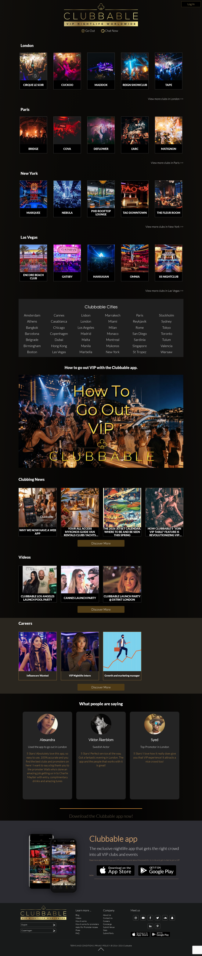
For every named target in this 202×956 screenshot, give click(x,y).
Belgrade (32, 340)
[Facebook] (150, 918)
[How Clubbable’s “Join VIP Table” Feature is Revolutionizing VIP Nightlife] (164, 507)
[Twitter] (157, 918)
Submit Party (108, 933)
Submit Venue (108, 927)
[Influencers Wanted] (38, 651)
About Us (107, 915)
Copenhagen (59, 334)
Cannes (59, 315)
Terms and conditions (82, 945)
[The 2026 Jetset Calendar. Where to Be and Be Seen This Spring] (122, 507)
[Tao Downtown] (134, 194)
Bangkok (32, 327)
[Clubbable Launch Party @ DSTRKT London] (122, 579)
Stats (105, 930)
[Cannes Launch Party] (80, 579)
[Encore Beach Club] (33, 258)
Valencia (166, 346)
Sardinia (140, 340)
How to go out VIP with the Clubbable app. (101, 367)
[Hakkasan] (101, 258)
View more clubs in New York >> (164, 226)
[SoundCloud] (165, 918)
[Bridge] (33, 130)
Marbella (85, 352)
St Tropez (139, 352)
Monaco (112, 334)
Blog (77, 915)
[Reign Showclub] (134, 66)
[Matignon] (168, 130)
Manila (86, 346)
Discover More (101, 543)
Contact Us (107, 918)
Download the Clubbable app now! (101, 816)
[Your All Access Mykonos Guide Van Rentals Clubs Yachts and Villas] (80, 507)
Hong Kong (59, 346)
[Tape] (168, 66)
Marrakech (112, 315)
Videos (25, 557)
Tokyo (166, 327)
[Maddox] (101, 66)
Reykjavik (139, 321)
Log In (191, 4)
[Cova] (67, 130)
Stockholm (166, 315)
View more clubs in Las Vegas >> (164, 290)
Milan (113, 327)
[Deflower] (101, 130)
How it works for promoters (87, 924)
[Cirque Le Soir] (33, 66)
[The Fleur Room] (168, 194)
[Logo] (101, 14)
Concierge (107, 924)
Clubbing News (32, 479)
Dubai (59, 340)
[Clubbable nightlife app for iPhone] (115, 875)
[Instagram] (136, 918)
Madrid (86, 334)
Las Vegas (29, 237)
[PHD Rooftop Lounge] (101, 194)
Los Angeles (86, 327)
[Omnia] (134, 258)
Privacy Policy (102, 945)
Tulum (166, 340)
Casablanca (59, 321)
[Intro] (101, 950)
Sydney (166, 321)
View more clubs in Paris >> (167, 162)
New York (29, 173)
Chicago (59, 327)
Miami (112, 321)
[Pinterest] (157, 926)
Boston (32, 352)
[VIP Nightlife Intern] (80, 651)
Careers (25, 623)
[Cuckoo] (67, 66)
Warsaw (166, 352)
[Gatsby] (67, 258)
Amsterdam (32, 315)
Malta (86, 340)
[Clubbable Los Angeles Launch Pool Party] (38, 579)
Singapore (139, 346)
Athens (32, 321)
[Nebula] (67, 194)
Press (78, 930)
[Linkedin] (150, 926)
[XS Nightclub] (168, 258)
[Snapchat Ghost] (172, 918)
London (27, 45)
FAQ (77, 933)
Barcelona (32, 334)
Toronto (166, 334)
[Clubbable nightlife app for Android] (157, 875)
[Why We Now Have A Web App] (38, 507)
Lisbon (85, 315)
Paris (25, 109)
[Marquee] (33, 194)
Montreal (112, 340)
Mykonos (112, 346)
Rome (140, 327)
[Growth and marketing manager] (122, 651)
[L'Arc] (134, 130)
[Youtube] (143, 918)
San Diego (139, 334)
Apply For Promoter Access (87, 927)
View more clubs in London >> (165, 99)
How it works (81, 921)
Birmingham (32, 346)
